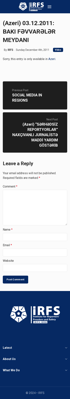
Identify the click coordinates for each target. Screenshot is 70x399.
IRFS (10, 49)
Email (7, 245)
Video (58, 50)
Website (8, 260)
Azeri (51, 59)
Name (8, 229)
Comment (10, 186)
